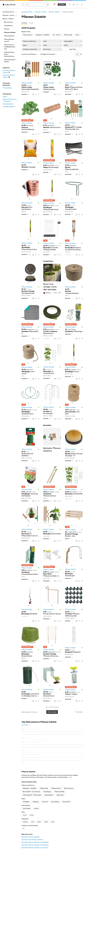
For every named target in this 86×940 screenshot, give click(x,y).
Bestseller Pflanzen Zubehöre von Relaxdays (35, 845)
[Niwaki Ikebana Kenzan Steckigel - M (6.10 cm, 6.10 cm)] (74, 443)
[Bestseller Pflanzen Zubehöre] (52, 438)
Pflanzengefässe (9, 36)
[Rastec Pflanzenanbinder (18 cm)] (74, 157)
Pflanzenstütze (27, 35)
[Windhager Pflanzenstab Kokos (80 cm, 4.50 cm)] (52, 197)
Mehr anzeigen (52, 712)
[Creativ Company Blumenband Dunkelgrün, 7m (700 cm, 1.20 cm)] (52, 321)
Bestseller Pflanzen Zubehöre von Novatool (35, 848)
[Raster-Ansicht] (77, 54)
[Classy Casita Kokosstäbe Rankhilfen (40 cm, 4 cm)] (30, 77)
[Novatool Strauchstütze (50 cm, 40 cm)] (52, 684)
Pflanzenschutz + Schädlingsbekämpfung (10, 47)
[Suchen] (23, 4)
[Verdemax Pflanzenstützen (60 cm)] (52, 484)
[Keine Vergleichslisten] (73, 4)
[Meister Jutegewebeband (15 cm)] (74, 280)
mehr (70, 777)
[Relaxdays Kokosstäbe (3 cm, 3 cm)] (52, 523)
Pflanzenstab (68, 35)
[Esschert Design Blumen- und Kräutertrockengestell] (74, 523)
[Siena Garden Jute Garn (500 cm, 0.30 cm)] (74, 401)
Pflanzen (6, 29)
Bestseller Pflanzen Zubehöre (31, 837)
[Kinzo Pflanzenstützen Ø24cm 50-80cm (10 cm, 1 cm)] (74, 77)
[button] (38, 83)
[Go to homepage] (9, 4)
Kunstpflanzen (8, 25)
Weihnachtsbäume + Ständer (10, 61)
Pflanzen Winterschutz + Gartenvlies (10, 100)
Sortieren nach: (26, 54)
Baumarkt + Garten (8, 15)
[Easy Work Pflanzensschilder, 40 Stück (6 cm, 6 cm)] (52, 564)
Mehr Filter (72, 49)
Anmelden (62, 4)
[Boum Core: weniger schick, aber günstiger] (52, 277)
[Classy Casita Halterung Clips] (52, 77)
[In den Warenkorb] (38, 94)
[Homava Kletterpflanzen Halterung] (30, 117)
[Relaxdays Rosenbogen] (74, 564)
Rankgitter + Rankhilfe (42, 35)
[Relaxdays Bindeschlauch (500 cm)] (30, 644)
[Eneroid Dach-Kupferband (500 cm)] (30, 197)
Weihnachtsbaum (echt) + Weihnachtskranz (9, 54)
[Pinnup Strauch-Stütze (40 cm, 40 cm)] (52, 604)
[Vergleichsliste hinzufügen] (33, 94)
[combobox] (34, 54)
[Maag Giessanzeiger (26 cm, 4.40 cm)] (52, 157)
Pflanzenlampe (7, 88)
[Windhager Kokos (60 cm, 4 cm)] (74, 361)
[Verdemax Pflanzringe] (74, 321)
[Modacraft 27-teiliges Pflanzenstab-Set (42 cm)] (74, 117)
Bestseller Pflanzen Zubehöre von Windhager (35, 842)
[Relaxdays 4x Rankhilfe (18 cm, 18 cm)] (74, 484)
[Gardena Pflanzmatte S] (30, 321)
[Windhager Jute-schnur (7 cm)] (30, 361)
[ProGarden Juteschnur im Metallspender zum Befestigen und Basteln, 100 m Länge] (30, 684)
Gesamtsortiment (8, 12)
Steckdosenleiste (8, 104)
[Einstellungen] (54, 4)
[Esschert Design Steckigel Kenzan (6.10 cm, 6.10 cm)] (30, 280)
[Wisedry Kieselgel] (30, 157)
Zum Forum (25, 725)
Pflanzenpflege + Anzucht (9, 40)
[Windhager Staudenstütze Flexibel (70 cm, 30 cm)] (30, 401)
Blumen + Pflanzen (8, 19)
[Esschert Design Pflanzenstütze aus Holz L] (52, 644)
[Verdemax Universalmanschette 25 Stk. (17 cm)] (30, 564)
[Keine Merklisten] (77, 4)
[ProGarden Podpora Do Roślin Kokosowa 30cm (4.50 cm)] (74, 237)
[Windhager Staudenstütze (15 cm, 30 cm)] (74, 197)
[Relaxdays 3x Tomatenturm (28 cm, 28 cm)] (52, 361)
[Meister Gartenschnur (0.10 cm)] (52, 117)
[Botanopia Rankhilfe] (30, 604)
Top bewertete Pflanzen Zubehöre (32, 839)
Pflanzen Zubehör (10, 32)
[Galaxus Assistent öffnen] (69, 4)
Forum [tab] (31, 23)
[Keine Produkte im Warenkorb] (81, 4)
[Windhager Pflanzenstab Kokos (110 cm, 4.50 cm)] (30, 237)
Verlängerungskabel (9, 106)
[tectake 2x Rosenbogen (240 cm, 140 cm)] (52, 401)
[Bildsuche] (48, 4)
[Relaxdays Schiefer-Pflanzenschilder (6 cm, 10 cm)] (52, 237)
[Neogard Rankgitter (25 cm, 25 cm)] (74, 644)
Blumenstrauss (8, 22)
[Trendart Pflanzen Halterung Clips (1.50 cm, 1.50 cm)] (74, 604)
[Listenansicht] (81, 54)
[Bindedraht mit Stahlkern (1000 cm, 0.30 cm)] (30, 443)
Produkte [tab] (24, 23)
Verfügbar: (43, 54)
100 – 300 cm (57, 35)
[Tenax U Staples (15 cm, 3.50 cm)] (74, 684)
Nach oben (79, 712)
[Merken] (35, 94)
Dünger (5, 96)
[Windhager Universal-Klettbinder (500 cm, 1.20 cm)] (30, 484)
